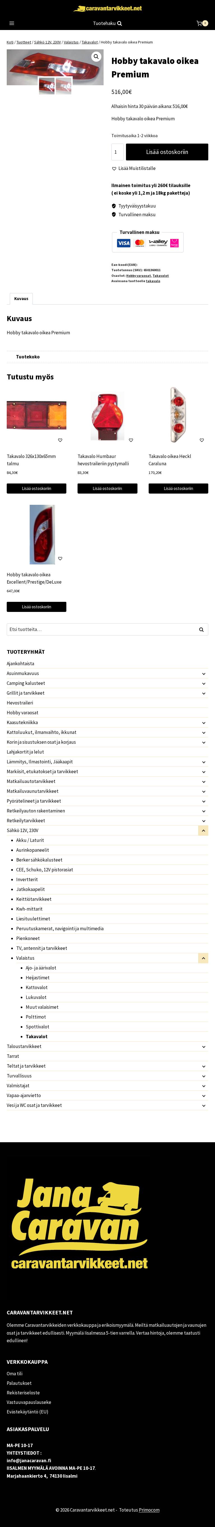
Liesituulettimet (33, 919)
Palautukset (19, 1383)
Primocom (149, 1510)
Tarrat (13, 1056)
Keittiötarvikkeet (34, 899)
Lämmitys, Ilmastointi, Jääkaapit (40, 762)
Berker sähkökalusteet (39, 860)
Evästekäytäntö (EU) (27, 1412)
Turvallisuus (19, 1076)
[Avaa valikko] (12, 23)
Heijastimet (38, 978)
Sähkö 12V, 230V (22, 830)
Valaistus (25, 958)
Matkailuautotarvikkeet (31, 781)
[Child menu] (203, 674)
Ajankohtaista (20, 663)
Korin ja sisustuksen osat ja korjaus (41, 742)
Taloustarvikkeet (24, 1046)
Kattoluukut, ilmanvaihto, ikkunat (41, 732)
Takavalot (161, 275)
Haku (203, 629)
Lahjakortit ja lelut (25, 752)
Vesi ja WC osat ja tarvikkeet (34, 1105)
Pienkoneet (28, 938)
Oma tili (14, 1374)
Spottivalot (37, 1027)
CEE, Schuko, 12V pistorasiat (44, 870)
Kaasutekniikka (22, 722)
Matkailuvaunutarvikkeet (33, 791)
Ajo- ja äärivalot (41, 968)
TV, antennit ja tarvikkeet (41, 948)
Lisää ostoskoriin (167, 152)
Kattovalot (37, 987)
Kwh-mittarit (29, 909)
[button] (96, 57)
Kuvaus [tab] (21, 298)
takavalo (153, 281)
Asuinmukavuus (23, 673)
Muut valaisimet (42, 1007)
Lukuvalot (36, 997)
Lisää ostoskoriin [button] (36, 488)
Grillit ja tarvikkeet (26, 693)
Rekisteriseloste (23, 1393)
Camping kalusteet (26, 683)
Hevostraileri (20, 703)
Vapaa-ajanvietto (24, 1095)
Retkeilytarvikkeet (26, 820)
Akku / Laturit (30, 840)
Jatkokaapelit (30, 889)
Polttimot (36, 1017)
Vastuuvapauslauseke (29, 1402)
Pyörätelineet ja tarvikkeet (34, 801)
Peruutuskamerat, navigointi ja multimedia (60, 928)
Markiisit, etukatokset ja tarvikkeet (42, 771)
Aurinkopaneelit (32, 850)
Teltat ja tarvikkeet (26, 1066)
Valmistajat (18, 1086)
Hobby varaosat (138, 275)
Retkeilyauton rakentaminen (36, 811)
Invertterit (27, 879)
